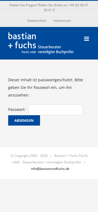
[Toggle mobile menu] (87, 39)
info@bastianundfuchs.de (50, 168)
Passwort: (17, 109)
